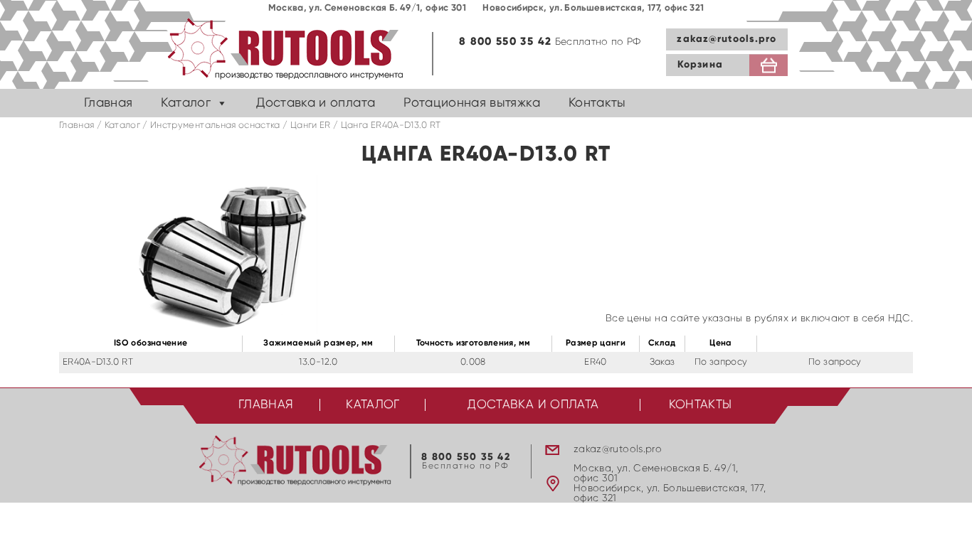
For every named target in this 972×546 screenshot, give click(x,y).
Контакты (597, 103)
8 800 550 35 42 (505, 41)
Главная (108, 103)
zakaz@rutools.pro (726, 39)
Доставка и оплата (315, 103)
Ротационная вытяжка (471, 103)
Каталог (185, 103)
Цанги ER (310, 125)
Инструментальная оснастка (215, 125)
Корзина (700, 65)
